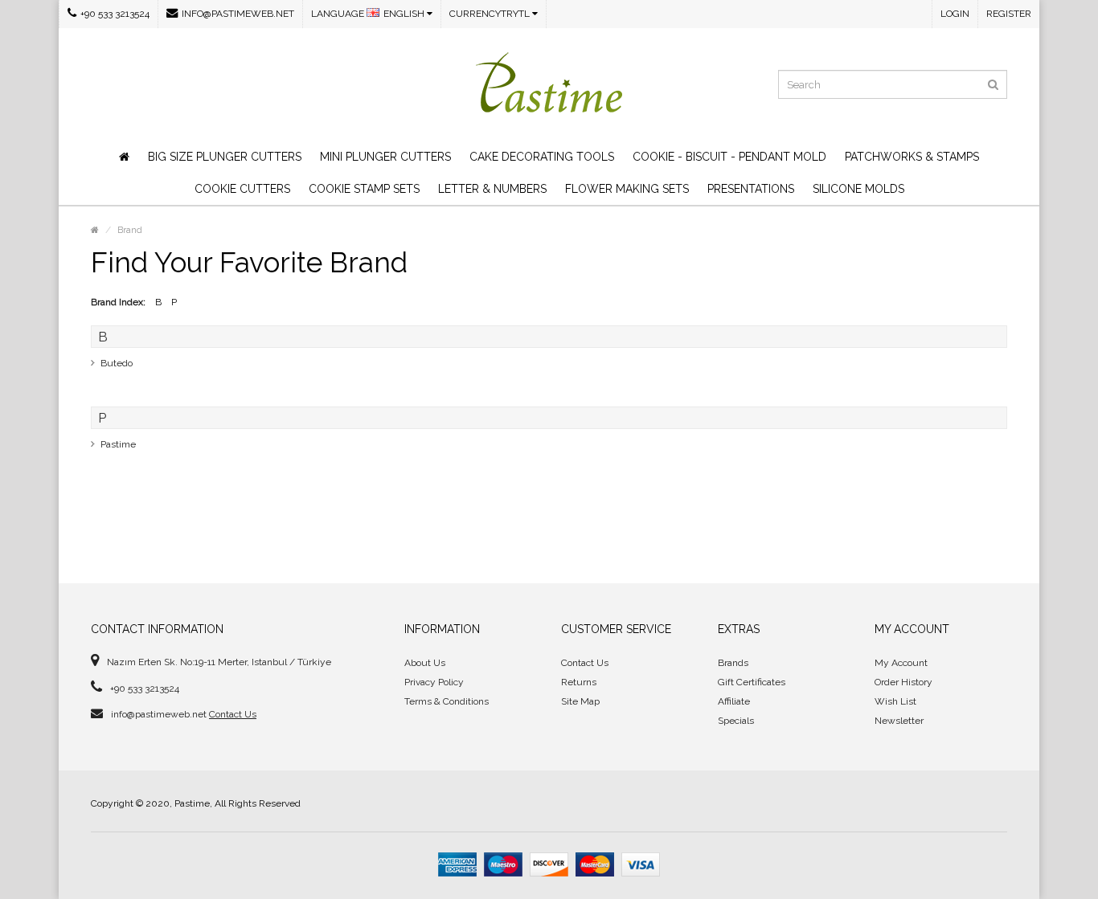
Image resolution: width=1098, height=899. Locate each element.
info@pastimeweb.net (238, 13)
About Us (424, 662)
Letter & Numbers (492, 188)
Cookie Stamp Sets (364, 188)
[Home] (124, 157)
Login (954, 13)
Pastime (118, 444)
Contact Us (232, 714)
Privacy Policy (434, 682)
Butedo (116, 363)
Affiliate (734, 701)
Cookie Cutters (242, 188)
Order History (903, 682)
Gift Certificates (751, 682)
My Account (901, 662)
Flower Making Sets (627, 188)
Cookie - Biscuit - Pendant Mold (729, 156)
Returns (578, 682)
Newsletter (899, 720)
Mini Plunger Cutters (385, 156)
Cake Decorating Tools (541, 156)
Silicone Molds (858, 188)
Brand (129, 230)
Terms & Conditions (446, 701)
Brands (733, 662)
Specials (736, 720)
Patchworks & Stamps (912, 156)
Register (1008, 13)
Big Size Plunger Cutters (224, 156)
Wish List (895, 701)
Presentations (750, 188)
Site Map (580, 701)
